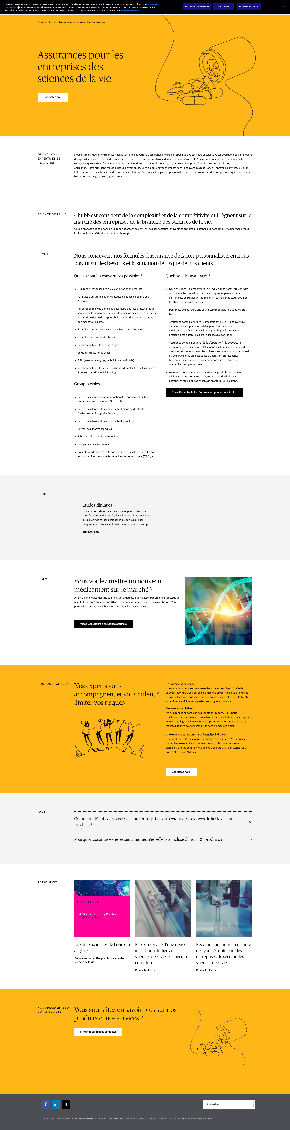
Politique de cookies (130, 10)
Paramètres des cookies (197, 6)
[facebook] (46, 1104)
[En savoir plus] (163, 926)
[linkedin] (56, 1104)
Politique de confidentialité (106, 1118)
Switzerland (213, 1104)
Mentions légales (85, 1118)
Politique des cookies (67, 1118)
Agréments (141, 1118)
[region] (145, 7)
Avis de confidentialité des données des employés (191, 1118)
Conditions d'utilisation (158, 1118)
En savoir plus (91, 531)
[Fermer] (284, 6)
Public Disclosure (127, 1118)
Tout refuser (224, 6)
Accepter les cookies (249, 6)
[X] (66, 1104)
